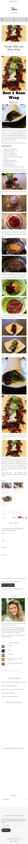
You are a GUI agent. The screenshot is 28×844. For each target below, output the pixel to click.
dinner (9, 512)
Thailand (10, 654)
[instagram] (10, 1)
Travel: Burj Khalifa (10, 693)
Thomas (4, 696)
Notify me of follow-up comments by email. (14, 578)
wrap (4, 514)
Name (4, 533)
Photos (10, 645)
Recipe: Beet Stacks (18, 489)
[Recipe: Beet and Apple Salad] (7, 485)
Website (4, 547)
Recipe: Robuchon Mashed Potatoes (15, 659)
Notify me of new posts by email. (11, 581)
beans (4, 512)
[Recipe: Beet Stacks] (18, 485)
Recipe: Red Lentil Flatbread (15, 663)
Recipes (14, 44)
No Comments (18, 52)
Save (20, 517)
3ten (14, 9)
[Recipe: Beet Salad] (7, 499)
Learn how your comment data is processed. (14, 589)
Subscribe (6, 830)
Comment (4, 555)
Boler (9, 650)
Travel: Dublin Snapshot (11, 686)
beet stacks (7, 132)
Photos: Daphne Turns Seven (18, 682)
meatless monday (17, 512)
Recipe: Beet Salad (6, 502)
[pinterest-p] (15, 1)
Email (3, 540)
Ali (3, 517)
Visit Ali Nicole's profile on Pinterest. (11, 671)
